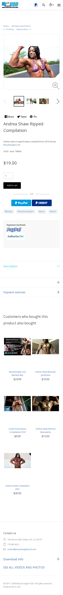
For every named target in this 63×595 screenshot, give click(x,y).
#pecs (42, 211)
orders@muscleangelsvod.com (21, 549)
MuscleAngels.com (11, 144)
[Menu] (59, 5)
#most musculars (26, 211)
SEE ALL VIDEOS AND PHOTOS (24, 567)
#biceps (8, 211)
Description (10, 266)
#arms (53, 211)
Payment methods (14, 292)
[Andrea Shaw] (19, 101)
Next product (22, 29)
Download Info (13, 559)
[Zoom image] (55, 85)
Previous (10, 29)
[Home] (9, 5)
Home (6, 26)
